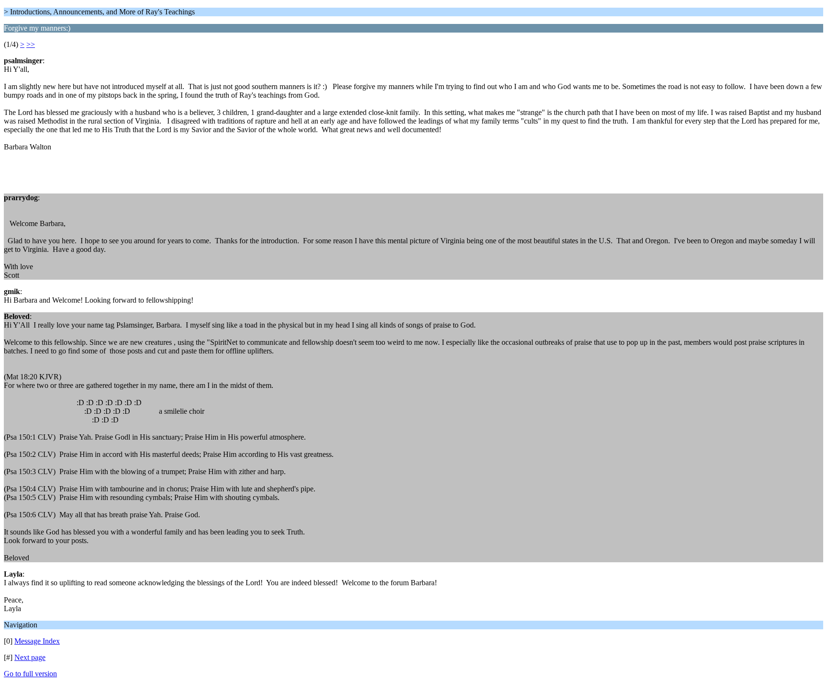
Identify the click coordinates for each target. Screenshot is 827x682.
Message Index (37, 641)
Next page (29, 657)
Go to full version (30, 674)
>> (30, 44)
